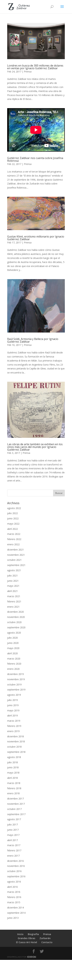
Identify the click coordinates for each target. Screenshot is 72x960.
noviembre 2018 (16, 741)
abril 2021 (12, 591)
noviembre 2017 (16, 803)
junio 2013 (13, 917)
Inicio (20, 934)
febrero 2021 (14, 601)
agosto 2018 (14, 757)
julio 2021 (12, 575)
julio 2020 (12, 637)
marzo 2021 (13, 596)
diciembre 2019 (15, 674)
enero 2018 (13, 793)
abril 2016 (12, 886)
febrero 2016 (14, 897)
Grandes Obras (26, 938)
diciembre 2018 (15, 736)
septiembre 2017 (16, 814)
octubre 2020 (14, 622)
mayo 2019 (13, 710)
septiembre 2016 (16, 876)
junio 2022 (13, 518)
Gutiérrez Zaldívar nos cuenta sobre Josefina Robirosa (35, 159)
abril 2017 (12, 840)
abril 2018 (12, 777)
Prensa (27, 71)
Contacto (46, 942)
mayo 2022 (13, 523)
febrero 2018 (14, 788)
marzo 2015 (13, 902)
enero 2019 (13, 731)
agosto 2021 (14, 570)
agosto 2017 (14, 819)
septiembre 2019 (16, 689)
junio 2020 (13, 642)
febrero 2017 (14, 850)
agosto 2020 (14, 632)
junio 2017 (13, 829)
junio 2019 (13, 705)
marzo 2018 (13, 783)
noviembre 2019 (16, 679)
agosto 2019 (14, 694)
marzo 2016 (13, 891)
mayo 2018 (13, 772)
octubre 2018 (14, 746)
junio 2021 (13, 580)
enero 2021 (13, 606)
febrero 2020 (14, 663)
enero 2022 (13, 544)
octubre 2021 (14, 559)
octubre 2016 (14, 871)
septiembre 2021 (16, 565)
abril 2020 (12, 653)
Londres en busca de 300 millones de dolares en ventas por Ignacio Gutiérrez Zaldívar (35, 67)
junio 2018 (13, 767)
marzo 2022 (13, 534)
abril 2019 (12, 715)
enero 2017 (13, 855)
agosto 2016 (14, 881)
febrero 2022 (14, 539)
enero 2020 (13, 668)
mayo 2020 (13, 648)
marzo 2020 (13, 658)
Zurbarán (45, 938)
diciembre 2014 (15, 907)
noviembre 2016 (16, 866)
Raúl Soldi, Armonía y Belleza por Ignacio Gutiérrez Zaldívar (32, 340)
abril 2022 (12, 528)
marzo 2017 (13, 845)
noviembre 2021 (16, 554)
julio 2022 (12, 513)
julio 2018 (12, 762)
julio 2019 (12, 700)
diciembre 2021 (15, 549)
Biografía (33, 934)
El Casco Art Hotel (26, 942)
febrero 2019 (14, 726)
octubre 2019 (14, 684)
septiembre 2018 (16, 751)
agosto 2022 (14, 508)
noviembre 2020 (16, 617)
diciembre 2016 (15, 860)
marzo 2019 (13, 720)
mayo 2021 (13, 585)
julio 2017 (12, 824)
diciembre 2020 (15, 611)
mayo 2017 (13, 835)
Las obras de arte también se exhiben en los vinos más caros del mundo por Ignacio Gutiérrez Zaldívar (35, 446)
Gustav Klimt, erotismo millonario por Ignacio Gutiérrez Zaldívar (35, 238)
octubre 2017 (14, 809)
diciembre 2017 (15, 798)
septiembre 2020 (16, 627)
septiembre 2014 (16, 912)
